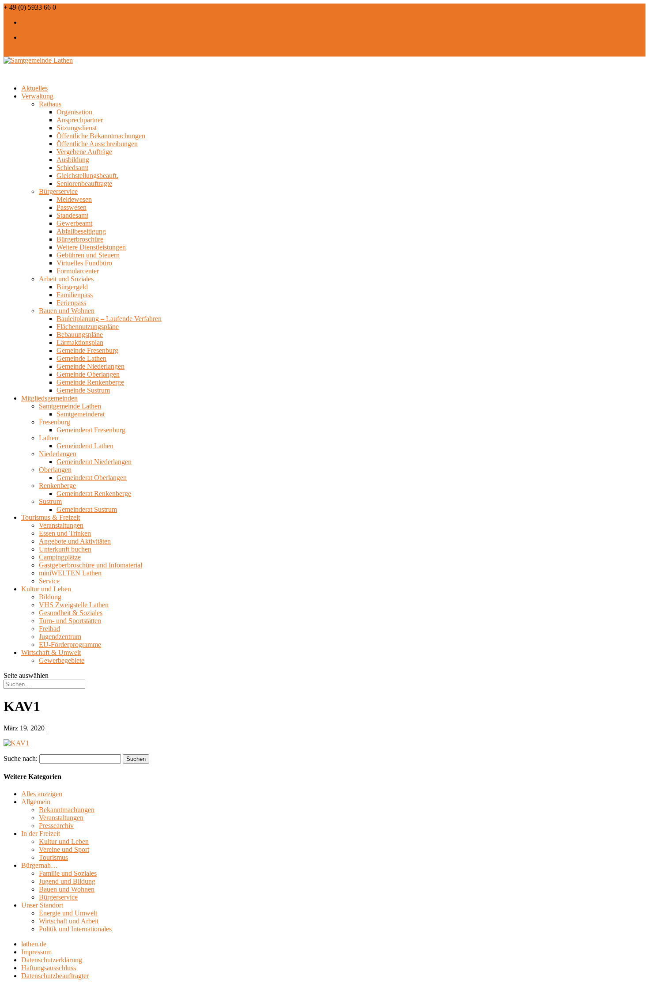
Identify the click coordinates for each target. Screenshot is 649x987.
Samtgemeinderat (81, 414)
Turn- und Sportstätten (70, 620)
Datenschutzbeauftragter (55, 975)
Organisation (74, 112)
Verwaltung (37, 96)
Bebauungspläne (80, 334)
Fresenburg (54, 422)
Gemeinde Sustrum (83, 390)
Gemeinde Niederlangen (91, 366)
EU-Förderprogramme (70, 644)
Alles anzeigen (41, 794)
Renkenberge (57, 485)
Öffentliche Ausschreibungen (97, 143)
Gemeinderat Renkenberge (94, 493)
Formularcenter (78, 271)
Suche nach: (21, 758)
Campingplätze (60, 557)
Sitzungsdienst (77, 128)
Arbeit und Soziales (66, 279)
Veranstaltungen (61, 525)
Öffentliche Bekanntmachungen (101, 136)
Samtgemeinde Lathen (70, 406)
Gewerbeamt (74, 223)
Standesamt (72, 215)
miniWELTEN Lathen (70, 573)
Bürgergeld (72, 287)
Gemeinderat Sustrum (87, 509)
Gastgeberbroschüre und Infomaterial (90, 565)
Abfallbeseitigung (81, 231)
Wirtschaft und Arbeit (68, 921)
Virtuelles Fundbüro (84, 263)
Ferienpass (71, 302)
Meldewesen (74, 199)
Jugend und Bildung (67, 881)
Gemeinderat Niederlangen (94, 461)
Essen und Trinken (65, 533)
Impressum (36, 952)
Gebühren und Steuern (88, 255)
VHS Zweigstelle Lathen (74, 605)
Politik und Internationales (75, 929)
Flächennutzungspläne (88, 326)
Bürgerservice (58, 191)
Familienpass (75, 295)
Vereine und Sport (64, 849)
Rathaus (50, 104)
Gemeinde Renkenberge (90, 382)
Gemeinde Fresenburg (87, 350)
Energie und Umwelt (68, 913)
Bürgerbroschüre (80, 239)
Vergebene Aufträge (84, 151)
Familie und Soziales (68, 873)
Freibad (49, 628)
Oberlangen (55, 469)
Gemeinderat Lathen (85, 446)
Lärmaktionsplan (80, 342)
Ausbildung (73, 159)
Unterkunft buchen (65, 549)
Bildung (50, 597)
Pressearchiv (56, 825)
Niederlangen (57, 454)
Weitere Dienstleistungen (91, 247)
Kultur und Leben (64, 841)
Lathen (48, 438)
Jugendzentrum (60, 636)
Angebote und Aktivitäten (75, 541)
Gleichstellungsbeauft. (87, 175)
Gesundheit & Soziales (70, 612)
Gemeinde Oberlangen (88, 374)
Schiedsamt (72, 167)
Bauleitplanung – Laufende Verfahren (109, 318)
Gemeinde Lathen (81, 358)
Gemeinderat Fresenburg (91, 430)
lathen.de (33, 944)
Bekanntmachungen (66, 809)
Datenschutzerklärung (51, 960)
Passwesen (72, 207)
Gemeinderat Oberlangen (92, 477)
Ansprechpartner (80, 120)
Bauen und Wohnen (66, 310)
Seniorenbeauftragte (84, 183)
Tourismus (53, 857)
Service (49, 581)
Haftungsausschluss (48, 968)
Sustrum (50, 501)
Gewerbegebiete (61, 660)
